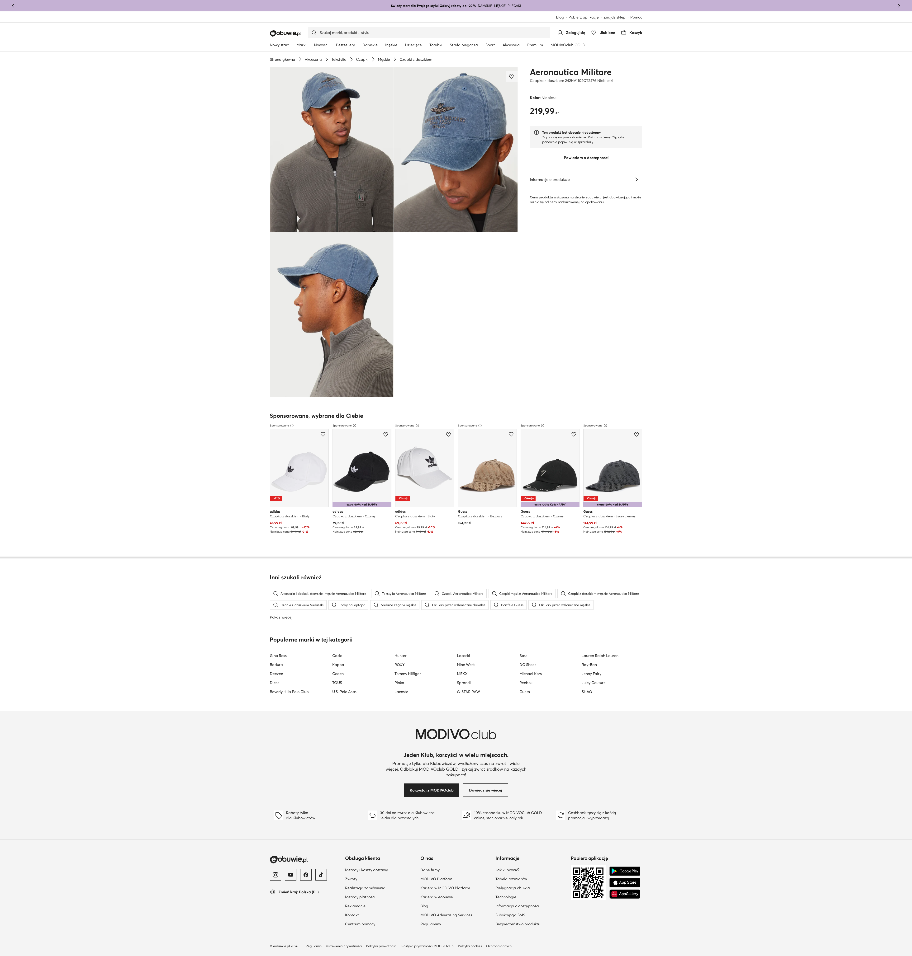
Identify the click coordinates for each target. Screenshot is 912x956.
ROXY (399, 664)
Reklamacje (355, 906)
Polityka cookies (470, 946)
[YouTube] (290, 875)
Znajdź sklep (614, 17)
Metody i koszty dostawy (366, 869)
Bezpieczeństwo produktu (517, 924)
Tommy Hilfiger (407, 673)
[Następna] (898, 5)
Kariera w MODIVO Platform (445, 888)
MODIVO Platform (436, 878)
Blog (560, 17)
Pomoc (636, 17)
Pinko (399, 682)
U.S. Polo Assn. (344, 691)
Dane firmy (430, 869)
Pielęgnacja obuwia (512, 888)
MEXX (462, 673)
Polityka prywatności (381, 946)
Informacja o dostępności (517, 906)
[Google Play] (624, 871)
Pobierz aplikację (584, 17)
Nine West (466, 664)
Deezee (276, 673)
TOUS (337, 682)
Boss (523, 655)
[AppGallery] (624, 894)
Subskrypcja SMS (510, 915)
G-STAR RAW (468, 691)
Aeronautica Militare (571, 72)
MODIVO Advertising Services (446, 915)
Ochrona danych (499, 946)
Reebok (525, 682)
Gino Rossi (279, 655)
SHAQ (587, 691)
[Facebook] (306, 875)
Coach (338, 673)
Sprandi (464, 682)
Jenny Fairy (591, 673)
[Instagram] (275, 875)
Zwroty (351, 878)
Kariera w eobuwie (436, 897)
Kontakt (352, 915)
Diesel (275, 682)
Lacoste (401, 691)
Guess (524, 691)
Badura (276, 664)
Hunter (400, 655)
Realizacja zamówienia (365, 888)
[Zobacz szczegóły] (636, 179)
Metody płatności (360, 897)
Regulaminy (430, 924)
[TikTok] (321, 875)
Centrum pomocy (360, 924)
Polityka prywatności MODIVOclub (427, 946)
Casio (337, 655)
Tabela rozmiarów (511, 878)
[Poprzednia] (13, 5)
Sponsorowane (279, 425)
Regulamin (314, 946)
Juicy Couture (594, 682)
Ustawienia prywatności (344, 946)
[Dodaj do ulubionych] (512, 76)
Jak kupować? (507, 869)
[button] (332, 149)
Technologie (505, 897)
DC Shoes (527, 664)
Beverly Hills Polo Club (289, 691)
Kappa (338, 664)
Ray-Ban (589, 664)
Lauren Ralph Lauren (600, 655)
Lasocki (463, 655)
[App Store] (624, 882)
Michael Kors (530, 673)
